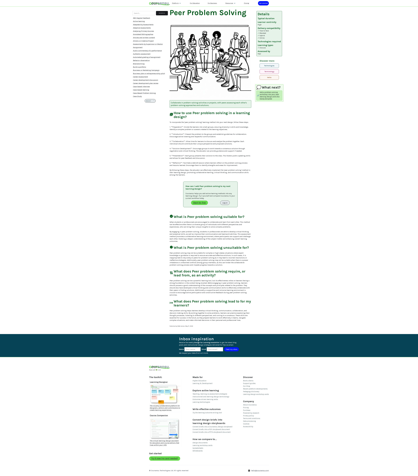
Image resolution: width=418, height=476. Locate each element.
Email (204, 349)
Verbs (269, 77)
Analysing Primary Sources (143, 31)
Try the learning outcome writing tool (207, 412)
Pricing (246, 3)
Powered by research (251, 413)
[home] (159, 3)
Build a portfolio (139, 67)
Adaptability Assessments (143, 24)
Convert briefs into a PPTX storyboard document (212, 432)
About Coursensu (250, 405)
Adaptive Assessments (142, 28)
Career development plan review (145, 83)
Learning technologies (201, 402)
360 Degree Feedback (141, 18)
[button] (176, 3)
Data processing (249, 421)
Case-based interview (141, 86)
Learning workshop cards (202, 445)
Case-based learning (141, 90)
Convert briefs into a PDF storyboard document (211, 429)
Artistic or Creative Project (143, 41)
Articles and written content (144, 38)
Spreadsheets (198, 448)
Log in (224, 203)
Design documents (200, 443)
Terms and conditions (251, 418)
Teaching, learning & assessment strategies (210, 394)
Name (181, 349)
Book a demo (248, 381)
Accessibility (248, 426)
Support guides (249, 383)
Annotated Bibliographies (143, 34)
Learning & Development (202, 383)
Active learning (139, 21)
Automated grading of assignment (146, 57)
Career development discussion (145, 80)
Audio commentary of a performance (147, 51)
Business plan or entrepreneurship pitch (149, 73)
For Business (212, 3)
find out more (201, 353)
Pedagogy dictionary (251, 391)
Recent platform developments (255, 389)
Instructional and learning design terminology (211, 397)
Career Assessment (140, 77)
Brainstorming (139, 64)
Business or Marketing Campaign (146, 70)
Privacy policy (248, 416)
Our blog (246, 386)
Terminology (269, 71)
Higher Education (199, 381)
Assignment (137, 47)
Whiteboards (198, 451)
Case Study (137, 96)
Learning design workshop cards (256, 394)
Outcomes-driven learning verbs (205, 399)
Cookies (246, 424)
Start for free (199, 202)
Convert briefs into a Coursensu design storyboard (212, 427)
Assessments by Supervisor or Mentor (148, 44)
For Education (195, 3)
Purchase (246, 410)
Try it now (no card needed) (164, 458)
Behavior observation (141, 60)
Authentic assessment (141, 54)
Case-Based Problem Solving (144, 93)
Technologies (269, 66)
